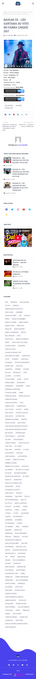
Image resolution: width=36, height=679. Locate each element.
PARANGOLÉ (8, 533)
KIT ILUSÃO (18, 446)
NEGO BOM (18, 496)
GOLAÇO (18, 409)
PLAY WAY (25, 536)
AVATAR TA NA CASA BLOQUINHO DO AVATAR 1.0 (21, 283)
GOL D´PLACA (9, 409)
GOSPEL (26, 409)
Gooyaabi (19, 675)
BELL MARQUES (10, 335)
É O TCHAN (17, 376)
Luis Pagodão (9, 35)
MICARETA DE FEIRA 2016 (12, 476)
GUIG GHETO (9, 416)
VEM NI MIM (19, 620)
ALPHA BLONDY (24, 302)
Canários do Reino (10, 349)
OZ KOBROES (9, 526)
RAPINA (12, 556)
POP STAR (24, 543)
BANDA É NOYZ (9, 325)
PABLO (18, 526)
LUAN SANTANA (22, 456)
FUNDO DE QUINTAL (11, 402)
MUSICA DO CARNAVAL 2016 (13, 483)
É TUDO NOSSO (9, 379)
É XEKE (19, 379)
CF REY (7, 359)
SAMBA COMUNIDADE (21, 577)
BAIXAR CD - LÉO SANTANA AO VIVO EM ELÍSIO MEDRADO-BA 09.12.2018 (20, 172)
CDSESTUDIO (26, 355)
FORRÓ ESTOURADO (11, 399)
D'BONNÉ (17, 369)
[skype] (29, 209)
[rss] (6, 215)
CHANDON (15, 359)
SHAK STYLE (19, 587)
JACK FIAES (21, 436)
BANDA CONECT (23, 322)
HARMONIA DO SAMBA (11, 419)
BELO (18, 335)
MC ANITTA (25, 466)
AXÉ (20, 315)
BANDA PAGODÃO (19, 329)
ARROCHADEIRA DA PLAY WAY (14, 309)
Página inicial (7, 12)
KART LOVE (8, 446)
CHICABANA (8, 362)
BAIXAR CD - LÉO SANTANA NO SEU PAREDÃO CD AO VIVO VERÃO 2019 (20, 186)
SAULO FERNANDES (22, 580)
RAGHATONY (22, 553)
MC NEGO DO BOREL (20, 473)
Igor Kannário (9, 432)
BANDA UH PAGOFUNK (11, 332)
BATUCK (23, 332)
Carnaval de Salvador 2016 (13, 352)
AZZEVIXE (27, 315)
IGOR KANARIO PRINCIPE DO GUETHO (16, 426)
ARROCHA (16, 305)
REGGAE (7, 560)
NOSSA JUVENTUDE (21, 503)
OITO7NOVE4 (25, 513)
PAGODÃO (19, 105)
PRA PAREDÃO (9, 546)
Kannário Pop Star (23, 443)
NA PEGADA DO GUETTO (12, 489)
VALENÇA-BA (9, 620)
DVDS (25, 372)
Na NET (18, 486)
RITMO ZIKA (17, 563)
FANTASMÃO (19, 386)
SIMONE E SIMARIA (11, 593)
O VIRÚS (15, 513)
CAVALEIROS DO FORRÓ (12, 355)
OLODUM (7, 516)
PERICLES (8, 536)
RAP (6, 556)
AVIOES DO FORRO (10, 315)
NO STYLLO (8, 503)
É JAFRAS (8, 376)
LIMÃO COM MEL (10, 456)
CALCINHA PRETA (10, 345)
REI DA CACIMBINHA (19, 560)
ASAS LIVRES (9, 312)
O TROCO (8, 513)
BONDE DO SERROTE (22, 339)
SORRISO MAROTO (10, 600)
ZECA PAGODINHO (10, 627)
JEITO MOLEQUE (18, 439)
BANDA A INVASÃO (10, 322)
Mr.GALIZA (8, 479)
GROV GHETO (9, 412)
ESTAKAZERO (21, 382)
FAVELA (28, 386)
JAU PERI (8, 439)
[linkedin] (27, 665)
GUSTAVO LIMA (20, 416)
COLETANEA (8, 369)
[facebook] (6, 209)
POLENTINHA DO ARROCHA (13, 540)
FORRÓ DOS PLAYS (24, 396)
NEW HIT (23, 499)
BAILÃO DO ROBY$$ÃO (19, 319)
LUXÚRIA (7, 459)
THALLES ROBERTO (23, 607)
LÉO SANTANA (16, 12)
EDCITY (26, 379)
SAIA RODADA (9, 570)
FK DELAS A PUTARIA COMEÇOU (21, 273)
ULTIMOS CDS (9, 108)
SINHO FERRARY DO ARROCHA (14, 597)
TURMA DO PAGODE (11, 617)
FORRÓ (21, 392)
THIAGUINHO (9, 610)
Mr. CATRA (26, 476)
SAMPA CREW (9, 580)
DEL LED (7, 372)
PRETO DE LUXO (21, 546)
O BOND (25, 506)
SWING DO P (22, 600)
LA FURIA (26, 449)
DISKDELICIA (17, 372)
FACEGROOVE (9, 386)
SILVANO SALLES (20, 590)
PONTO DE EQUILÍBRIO (12, 543)
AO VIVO (7, 305)
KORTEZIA (18, 449)
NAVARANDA (8, 496)
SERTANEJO (21, 583)
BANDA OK (8, 329)
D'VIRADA (26, 369)
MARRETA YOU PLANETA (12, 466)
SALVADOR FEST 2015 (11, 573)
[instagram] (18, 209)
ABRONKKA (13, 302)
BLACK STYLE (9, 339)
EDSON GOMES (9, 382)
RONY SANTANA (9, 566)
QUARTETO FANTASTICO (20, 550)
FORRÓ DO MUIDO (10, 396)
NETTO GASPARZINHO (11, 499)
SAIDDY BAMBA (20, 570)
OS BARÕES (18, 520)
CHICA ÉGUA (24, 359)
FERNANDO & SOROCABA (12, 389)
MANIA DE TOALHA (18, 459)
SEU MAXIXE (8, 587)
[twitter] (12, 209)
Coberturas (19, 365)
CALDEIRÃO (21, 345)
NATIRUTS (19, 493)
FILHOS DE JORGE (10, 392)
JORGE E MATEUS (10, 443)
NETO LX (27, 496)
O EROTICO (8, 510)
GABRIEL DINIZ (9, 406)
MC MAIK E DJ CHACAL (22, 469)
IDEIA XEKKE (21, 422)
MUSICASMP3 (9, 486)
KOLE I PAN (8, 449)
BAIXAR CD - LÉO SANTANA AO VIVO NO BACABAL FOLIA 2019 (20, 160)
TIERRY (18, 610)
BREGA (7, 342)
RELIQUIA (8, 563)
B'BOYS (7, 319)
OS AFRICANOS (17, 516)
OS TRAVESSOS (9, 523)
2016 (6, 302)
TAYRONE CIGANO (21, 603)
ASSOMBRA (19, 312)
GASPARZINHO (21, 406)
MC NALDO (8, 473)
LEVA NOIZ (19, 453)
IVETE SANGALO (10, 436)
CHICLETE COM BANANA (22, 362)
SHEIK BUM (8, 590)
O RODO (24, 510)
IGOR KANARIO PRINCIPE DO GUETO (16, 429)
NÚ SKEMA (17, 506)
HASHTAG (24, 419)
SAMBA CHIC (9, 577)
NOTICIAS (8, 506)
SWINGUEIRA (9, 603)
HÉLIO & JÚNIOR (10, 422)
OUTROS (19, 523)
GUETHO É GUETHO (22, 412)
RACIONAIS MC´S (10, 553)
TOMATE (7, 613)
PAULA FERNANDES (21, 533)
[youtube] (23, 209)
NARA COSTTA (9, 493)
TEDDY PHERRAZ (10, 607)
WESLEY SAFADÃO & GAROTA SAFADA (16, 623)
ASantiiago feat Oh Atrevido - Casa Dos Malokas (19, 262)
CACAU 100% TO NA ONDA (19, 342)
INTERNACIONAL (20, 432)
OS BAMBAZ (8, 520)
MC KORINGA (9, 469)
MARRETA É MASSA (11, 463)
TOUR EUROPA (17, 613)
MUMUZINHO (18, 479)
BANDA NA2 (20, 325)
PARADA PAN (18, 530)
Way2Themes (20, 674)
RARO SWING (21, 556)
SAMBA (23, 573)
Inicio (18, 670)
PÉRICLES (17, 536)
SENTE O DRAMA (10, 583)
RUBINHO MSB (21, 566)
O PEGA (16, 510)
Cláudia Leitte (9, 365)
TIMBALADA (25, 610)
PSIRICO (7, 550)
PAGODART (8, 530)
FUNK (21, 402)
